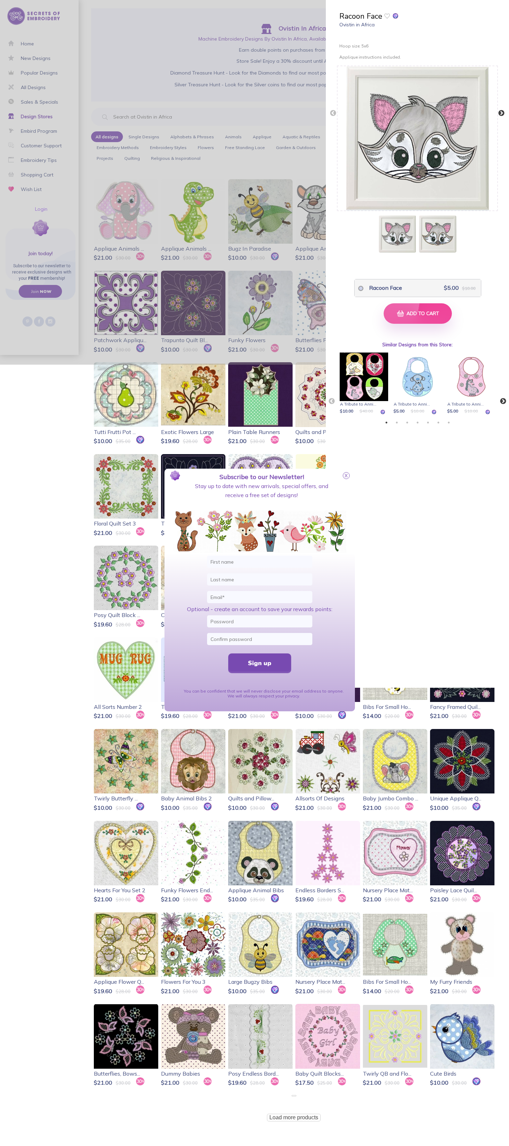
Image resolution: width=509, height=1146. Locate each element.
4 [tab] (417, 422)
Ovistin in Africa (357, 24)
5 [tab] (428, 422)
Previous (333, 113)
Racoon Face (385, 288)
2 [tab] (396, 422)
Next (501, 113)
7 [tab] (448, 422)
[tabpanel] (365, 384)
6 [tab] (438, 422)
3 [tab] (407, 422)
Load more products (293, 1117)
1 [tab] (386, 422)
